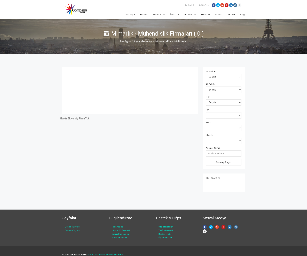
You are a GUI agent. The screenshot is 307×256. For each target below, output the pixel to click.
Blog (242, 14)
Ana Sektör (211, 71)
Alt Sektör (210, 84)
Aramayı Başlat (223, 162)
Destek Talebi (164, 234)
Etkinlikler (205, 14)
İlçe (207, 109)
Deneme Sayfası (72, 227)
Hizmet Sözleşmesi (121, 230)
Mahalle (209, 135)
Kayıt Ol (190, 5)
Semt (208, 122)
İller (207, 97)
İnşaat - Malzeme (143, 41)
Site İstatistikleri (165, 227)
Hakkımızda (117, 227)
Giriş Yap (205, 5)
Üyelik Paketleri (165, 237)
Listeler (231, 14)
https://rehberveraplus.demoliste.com (105, 254)
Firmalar (144, 14)
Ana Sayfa (130, 14)
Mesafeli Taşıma (119, 237)
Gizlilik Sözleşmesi (120, 234)
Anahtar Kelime (213, 148)
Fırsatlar (219, 14)
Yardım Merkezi (165, 230)
